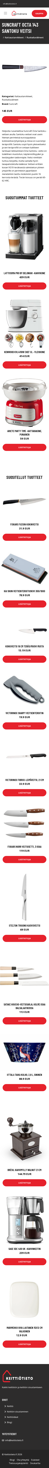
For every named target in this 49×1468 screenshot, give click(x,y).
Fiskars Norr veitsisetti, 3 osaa (24, 846)
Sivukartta (35, 1463)
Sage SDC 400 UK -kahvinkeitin (24, 1248)
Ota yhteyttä (23, 1459)
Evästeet (35, 1459)
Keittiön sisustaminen (17, 1411)
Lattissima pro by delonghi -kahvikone (24, 273)
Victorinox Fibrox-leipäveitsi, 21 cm (24, 779)
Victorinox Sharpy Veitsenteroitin (25, 713)
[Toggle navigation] (5, 13)
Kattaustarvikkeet (14, 37)
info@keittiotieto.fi (10, 4)
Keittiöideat (12, 1417)
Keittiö (10, 1406)
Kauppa (39, 13)
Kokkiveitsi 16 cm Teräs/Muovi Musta (24, 646)
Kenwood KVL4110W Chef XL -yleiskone (24, 352)
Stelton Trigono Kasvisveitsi (24, 925)
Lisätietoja (24, 119)
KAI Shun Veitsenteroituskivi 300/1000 (24, 591)
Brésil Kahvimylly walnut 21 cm (24, 1169)
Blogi (9, 1422)
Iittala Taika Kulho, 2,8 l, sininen (24, 1074)
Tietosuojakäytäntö (18, 1463)
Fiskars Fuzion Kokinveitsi (24, 524)
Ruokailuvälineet (35, 37)
